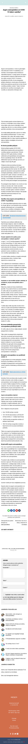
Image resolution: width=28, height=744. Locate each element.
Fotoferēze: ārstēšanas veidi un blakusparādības (14, 619)
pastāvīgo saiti (11, 517)
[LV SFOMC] (14, 2)
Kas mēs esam (14, 726)
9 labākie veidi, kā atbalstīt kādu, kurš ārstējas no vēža (16, 659)
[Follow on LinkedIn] (17, 734)
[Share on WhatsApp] (8, 510)
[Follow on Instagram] (13, 734)
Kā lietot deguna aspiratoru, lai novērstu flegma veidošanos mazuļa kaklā (16, 654)
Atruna (14, 720)
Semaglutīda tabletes (12, 675)
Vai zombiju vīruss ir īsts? (12, 643)
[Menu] (2, 2)
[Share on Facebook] (11, 510)
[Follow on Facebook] (10, 734)
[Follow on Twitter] (15, 734)
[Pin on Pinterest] (16, 510)
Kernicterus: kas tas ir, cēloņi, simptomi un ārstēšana (21, 522)
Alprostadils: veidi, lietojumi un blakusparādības (13, 548)
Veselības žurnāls (14, 7)
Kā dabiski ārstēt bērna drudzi (14, 629)
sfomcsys (20, 16)
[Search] (25, 2)
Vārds (5, 580)
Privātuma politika (14, 728)
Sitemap (14, 718)
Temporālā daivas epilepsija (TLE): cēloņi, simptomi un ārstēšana (13, 671)
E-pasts (5, 587)
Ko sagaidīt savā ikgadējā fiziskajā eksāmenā (15, 634)
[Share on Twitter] (14, 510)
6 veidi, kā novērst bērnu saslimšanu (15, 648)
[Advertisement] (14, 52)
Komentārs (6, 567)
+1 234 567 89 (14, 705)
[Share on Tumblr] (19, 510)
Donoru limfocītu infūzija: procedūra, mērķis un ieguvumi (15, 624)
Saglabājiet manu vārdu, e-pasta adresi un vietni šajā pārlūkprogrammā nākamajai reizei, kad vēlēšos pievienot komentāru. (13, 597)
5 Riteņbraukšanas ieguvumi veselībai (15, 638)
